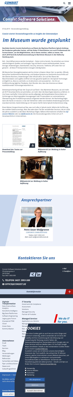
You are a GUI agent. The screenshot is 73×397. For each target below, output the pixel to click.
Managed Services (29, 318)
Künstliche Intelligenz (9, 311)
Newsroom (6, 366)
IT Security (26, 301)
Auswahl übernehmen (35, 391)
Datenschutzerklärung (48, 364)
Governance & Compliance (31, 304)
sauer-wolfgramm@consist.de (38, 237)
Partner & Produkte (29, 314)
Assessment (26, 307)
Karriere (5, 348)
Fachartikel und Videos (10, 361)
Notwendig (31, 368)
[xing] (33, 274)
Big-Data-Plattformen (9, 313)
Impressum (6, 375)
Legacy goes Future (9, 318)
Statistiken (31, 373)
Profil (4, 343)
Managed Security (28, 312)
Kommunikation (8, 329)
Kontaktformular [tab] (34, 291)
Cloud (4, 324)
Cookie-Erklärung (41, 349)
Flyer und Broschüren (10, 364)
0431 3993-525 (39, 235)
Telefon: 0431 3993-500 (17, 280)
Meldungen (6, 356)
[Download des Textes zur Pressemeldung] (18, 136)
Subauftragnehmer (9, 369)
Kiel (65, 268)
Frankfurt (67, 271)
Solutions (25, 309)
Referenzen (6, 358)
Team (4, 346)
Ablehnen (35, 385)
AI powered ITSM (8, 321)
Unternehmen (8, 340)
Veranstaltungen (8, 353)
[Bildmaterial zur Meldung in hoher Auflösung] (54, 136)
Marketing (30, 375)
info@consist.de (27, 114)
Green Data (6, 326)
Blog (3, 351)
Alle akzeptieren (35, 379)
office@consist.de (15, 284)
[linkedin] (39, 274)
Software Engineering (10, 316)
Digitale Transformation (8, 302)
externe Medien (32, 370)
